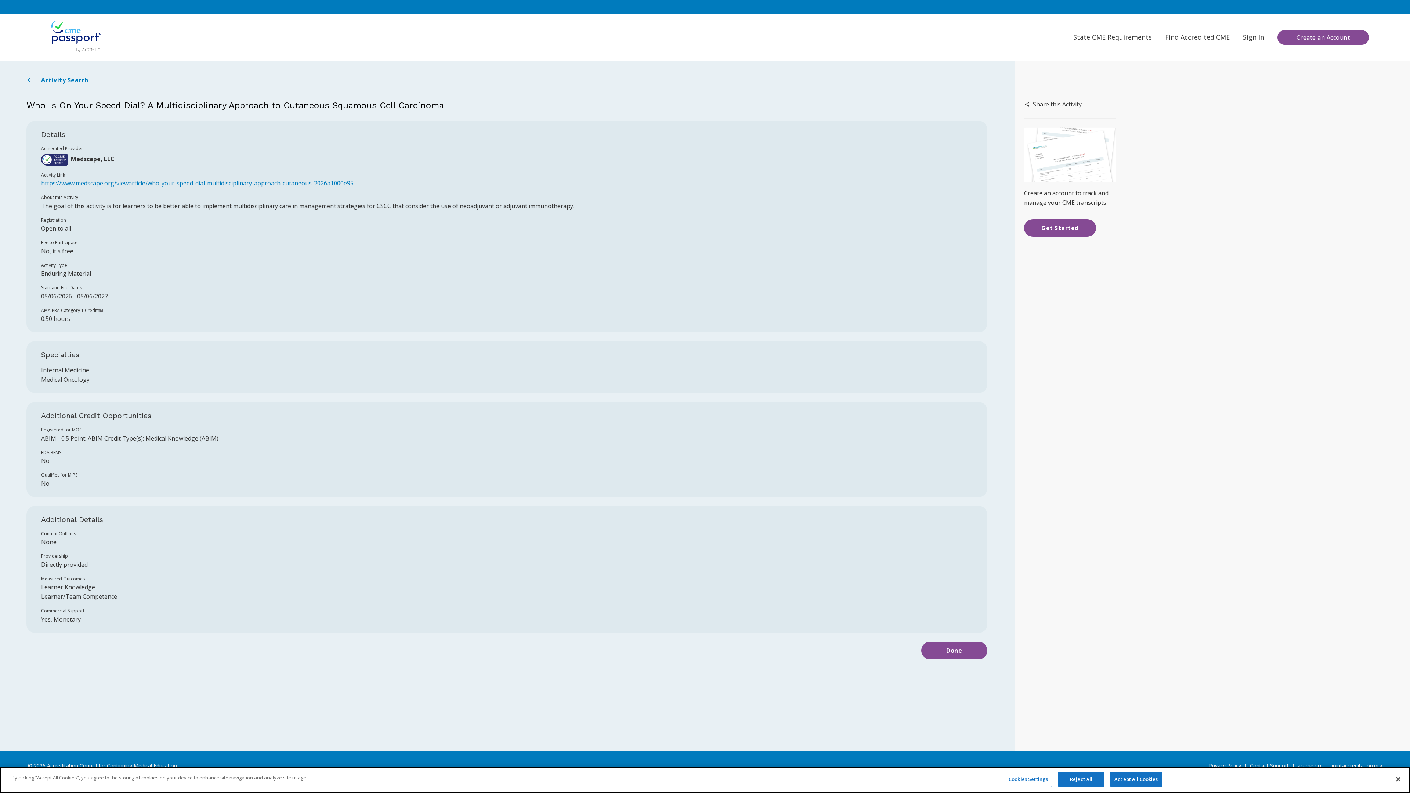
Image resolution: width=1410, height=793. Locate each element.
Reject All (1081, 779)
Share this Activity (1057, 104)
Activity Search (64, 80)
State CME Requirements (1112, 37)
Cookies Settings (1028, 779)
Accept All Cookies (1136, 779)
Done (954, 651)
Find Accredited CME (1197, 37)
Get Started (1060, 228)
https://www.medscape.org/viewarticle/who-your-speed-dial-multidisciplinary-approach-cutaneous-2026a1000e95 (197, 183)
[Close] (1398, 779)
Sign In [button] (1253, 37)
